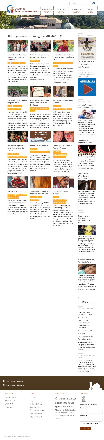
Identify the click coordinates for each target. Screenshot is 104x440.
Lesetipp (61, 415)
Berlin (61, 418)
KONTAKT (90, 10)
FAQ (31, 401)
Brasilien (56, 63)
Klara (17, 194)
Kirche (58, 402)
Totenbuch (69, 402)
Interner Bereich (36, 417)
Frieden (33, 60)
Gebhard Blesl (83, 331)
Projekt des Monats (66, 63)
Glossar (33, 397)
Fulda (40, 197)
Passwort (83, 416)
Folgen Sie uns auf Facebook (15, 381)
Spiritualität (71, 410)
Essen (32, 108)
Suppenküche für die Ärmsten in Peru (86, 260)
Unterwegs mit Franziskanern (40, 152)
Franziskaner (22, 9)
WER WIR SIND (47, 10)
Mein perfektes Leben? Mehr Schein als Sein (87, 106)
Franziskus (11, 194)
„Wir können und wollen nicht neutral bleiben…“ (86, 347)
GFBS (38, 60)
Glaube (67, 413)
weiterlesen (82, 254)
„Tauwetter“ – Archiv (85, 315)
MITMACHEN (76, 10)
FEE (9, 63)
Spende (33, 111)
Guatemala (56, 151)
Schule (55, 65)
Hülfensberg (15, 63)
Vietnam (24, 156)
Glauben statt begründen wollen (85, 141)
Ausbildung (57, 106)
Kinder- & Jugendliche (60, 154)
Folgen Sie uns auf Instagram (15, 385)
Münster (10, 197)
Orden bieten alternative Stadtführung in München (84, 219)
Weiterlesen (92, 135)
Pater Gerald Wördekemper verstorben (83, 176)
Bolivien (56, 197)
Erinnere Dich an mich (90, 424)
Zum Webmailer (36, 413)
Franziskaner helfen (41, 108)
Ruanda (69, 108)
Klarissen (24, 194)
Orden (59, 398)
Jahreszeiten (35, 199)
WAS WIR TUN (61, 10)
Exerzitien (34, 149)
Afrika (10, 106)
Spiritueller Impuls (64, 406)
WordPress (27, 436)
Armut (66, 415)
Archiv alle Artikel (36, 404)
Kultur (10, 154)
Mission (22, 63)
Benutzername (85, 408)
